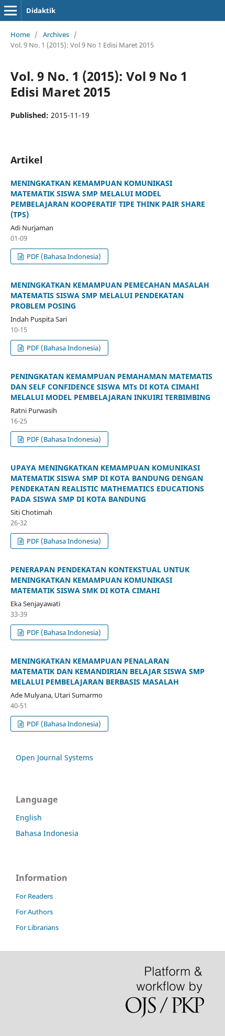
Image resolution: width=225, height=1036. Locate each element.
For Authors (34, 911)
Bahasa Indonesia (47, 833)
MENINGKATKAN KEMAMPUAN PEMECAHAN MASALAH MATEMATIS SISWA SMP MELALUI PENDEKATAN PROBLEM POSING (109, 295)
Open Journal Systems (54, 757)
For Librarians (37, 927)
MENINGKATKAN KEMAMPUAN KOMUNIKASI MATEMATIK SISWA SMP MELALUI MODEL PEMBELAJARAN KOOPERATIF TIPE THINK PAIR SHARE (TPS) (107, 198)
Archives (56, 34)
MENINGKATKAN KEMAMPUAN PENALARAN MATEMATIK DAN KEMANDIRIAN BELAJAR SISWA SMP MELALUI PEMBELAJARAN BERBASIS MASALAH (107, 671)
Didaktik (40, 10)
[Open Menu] (10, 10)
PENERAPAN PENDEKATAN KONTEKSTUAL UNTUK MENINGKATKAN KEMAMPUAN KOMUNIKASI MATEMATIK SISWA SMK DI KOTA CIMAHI (99, 579)
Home (20, 34)
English (29, 817)
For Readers (34, 896)
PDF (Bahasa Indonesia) (63, 256)
